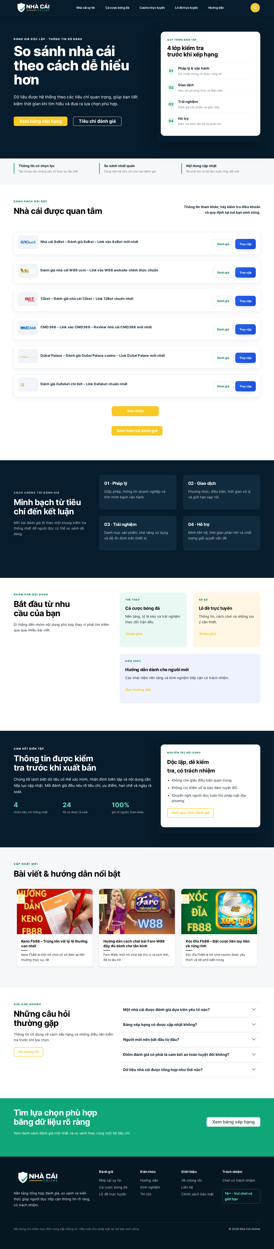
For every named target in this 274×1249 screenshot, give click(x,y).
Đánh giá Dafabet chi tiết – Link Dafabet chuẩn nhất (83, 384)
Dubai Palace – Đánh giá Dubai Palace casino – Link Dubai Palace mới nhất (102, 355)
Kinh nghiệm (150, 1187)
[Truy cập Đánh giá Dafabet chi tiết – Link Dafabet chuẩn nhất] (245, 386)
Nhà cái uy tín (85, 7)
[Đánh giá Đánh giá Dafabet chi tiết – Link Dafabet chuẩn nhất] (223, 386)
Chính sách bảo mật (197, 1194)
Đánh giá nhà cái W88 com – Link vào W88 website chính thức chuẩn (99, 270)
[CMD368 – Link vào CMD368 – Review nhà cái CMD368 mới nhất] (28, 328)
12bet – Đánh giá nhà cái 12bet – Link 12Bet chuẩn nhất (86, 298)
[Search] (255, 7)
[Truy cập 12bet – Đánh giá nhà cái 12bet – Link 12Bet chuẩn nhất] (245, 301)
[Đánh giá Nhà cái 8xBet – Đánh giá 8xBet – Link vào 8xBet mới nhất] (223, 244)
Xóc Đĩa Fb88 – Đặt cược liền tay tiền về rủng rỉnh (218, 943)
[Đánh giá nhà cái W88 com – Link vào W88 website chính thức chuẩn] (28, 271)
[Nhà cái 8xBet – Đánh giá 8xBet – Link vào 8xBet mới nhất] (28, 242)
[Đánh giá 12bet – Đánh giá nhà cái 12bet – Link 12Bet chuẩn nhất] (223, 301)
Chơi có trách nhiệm (238, 1180)
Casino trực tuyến (152, 7)
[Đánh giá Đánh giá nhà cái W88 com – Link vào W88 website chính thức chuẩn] (223, 272)
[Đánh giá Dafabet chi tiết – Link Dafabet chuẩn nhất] (28, 385)
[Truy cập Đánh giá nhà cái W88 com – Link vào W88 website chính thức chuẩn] (245, 272)
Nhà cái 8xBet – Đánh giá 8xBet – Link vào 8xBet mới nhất (89, 242)
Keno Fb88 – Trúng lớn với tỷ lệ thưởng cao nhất (54, 943)
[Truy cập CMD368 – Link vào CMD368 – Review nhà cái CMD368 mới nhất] (245, 329)
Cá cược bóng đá (117, 7)
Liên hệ (187, 1187)
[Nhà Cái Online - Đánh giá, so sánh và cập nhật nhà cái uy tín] (37, 7)
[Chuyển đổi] (254, 1009)
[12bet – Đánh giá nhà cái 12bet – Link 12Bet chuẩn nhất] (28, 299)
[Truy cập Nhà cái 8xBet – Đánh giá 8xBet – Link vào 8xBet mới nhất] (245, 244)
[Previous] (16, 930)
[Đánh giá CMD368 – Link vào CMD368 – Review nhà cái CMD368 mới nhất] (223, 329)
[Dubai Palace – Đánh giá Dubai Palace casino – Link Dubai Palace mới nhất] (28, 356)
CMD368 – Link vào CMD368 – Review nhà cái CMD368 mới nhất (96, 327)
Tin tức (146, 1194)
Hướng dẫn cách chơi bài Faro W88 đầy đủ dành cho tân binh (134, 943)
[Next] (258, 930)
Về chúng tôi (191, 1180)
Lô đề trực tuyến (186, 7)
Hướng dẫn (216, 7)
